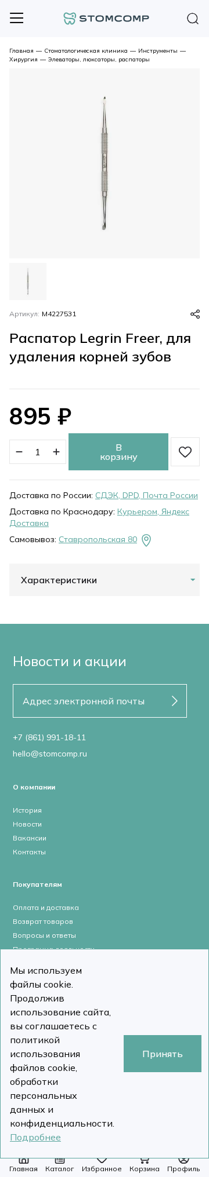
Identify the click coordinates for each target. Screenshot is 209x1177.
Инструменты (158, 50)
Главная (21, 50)
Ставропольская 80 (98, 539)
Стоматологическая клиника (86, 50)
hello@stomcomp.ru (50, 753)
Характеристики (59, 580)
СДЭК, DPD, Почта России (146, 495)
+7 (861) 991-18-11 (49, 737)
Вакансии (29, 838)
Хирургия (23, 59)
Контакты (29, 851)
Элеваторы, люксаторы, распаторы (99, 59)
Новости (27, 824)
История (27, 810)
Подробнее (35, 1137)
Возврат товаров (43, 921)
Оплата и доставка (46, 907)
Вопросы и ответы (44, 935)
